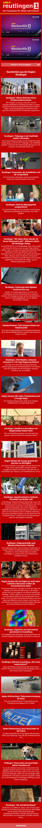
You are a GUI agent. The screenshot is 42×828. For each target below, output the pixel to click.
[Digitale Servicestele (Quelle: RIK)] (21, 283)
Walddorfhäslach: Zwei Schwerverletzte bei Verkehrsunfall (21, 326)
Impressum (21, 825)
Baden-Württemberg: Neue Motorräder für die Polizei (21, 730)
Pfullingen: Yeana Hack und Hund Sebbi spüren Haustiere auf (21, 764)
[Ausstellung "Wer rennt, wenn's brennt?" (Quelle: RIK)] (21, 658)
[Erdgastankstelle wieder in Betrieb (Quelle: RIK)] (21, 539)
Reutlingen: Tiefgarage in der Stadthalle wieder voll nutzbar (21, 137)
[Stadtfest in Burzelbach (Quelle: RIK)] (21, 425)
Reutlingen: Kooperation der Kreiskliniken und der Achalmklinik (21, 173)
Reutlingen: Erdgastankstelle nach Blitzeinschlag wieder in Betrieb (21, 544)
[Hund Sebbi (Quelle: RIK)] (21, 759)
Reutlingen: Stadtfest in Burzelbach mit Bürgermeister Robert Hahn (21, 429)
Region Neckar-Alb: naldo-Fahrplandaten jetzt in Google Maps (21, 397)
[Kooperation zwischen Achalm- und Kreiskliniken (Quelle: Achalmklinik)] (21, 169)
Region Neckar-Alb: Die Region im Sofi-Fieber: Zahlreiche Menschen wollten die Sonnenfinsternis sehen (21, 583)
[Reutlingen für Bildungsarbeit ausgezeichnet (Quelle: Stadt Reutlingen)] (21, 201)
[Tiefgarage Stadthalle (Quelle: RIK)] (21, 132)
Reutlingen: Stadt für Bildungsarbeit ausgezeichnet (21, 206)
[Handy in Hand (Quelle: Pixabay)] (21, 392)
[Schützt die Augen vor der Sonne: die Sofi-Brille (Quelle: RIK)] (21, 578)
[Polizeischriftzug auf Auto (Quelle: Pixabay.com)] (21, 725)
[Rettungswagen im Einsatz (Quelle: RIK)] (21, 322)
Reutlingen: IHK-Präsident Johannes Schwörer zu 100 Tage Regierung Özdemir (21, 361)
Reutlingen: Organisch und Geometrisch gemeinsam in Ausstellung (21, 630)
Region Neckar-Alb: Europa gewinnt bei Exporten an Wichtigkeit (21, 462)
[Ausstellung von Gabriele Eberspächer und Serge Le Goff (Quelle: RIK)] (21, 626)
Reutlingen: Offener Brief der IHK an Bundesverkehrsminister (21, 99)
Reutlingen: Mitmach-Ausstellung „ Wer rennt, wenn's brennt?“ (21, 663)
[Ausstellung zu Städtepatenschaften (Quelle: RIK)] (21, 801)
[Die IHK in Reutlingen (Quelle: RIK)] (21, 94)
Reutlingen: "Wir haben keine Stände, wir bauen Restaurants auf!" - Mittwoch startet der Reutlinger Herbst (21, 241)
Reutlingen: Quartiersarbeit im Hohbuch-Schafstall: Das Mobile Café (21, 498)
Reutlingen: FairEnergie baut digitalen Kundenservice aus (21, 288)
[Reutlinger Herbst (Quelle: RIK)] (21, 235)
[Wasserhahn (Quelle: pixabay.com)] (21, 693)
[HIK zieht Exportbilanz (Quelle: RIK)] (21, 457)
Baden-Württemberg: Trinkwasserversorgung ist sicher (21, 697)
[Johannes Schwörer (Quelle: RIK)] (21, 356)
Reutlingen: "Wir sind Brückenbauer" (21, 805)
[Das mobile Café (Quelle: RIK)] (21, 493)
